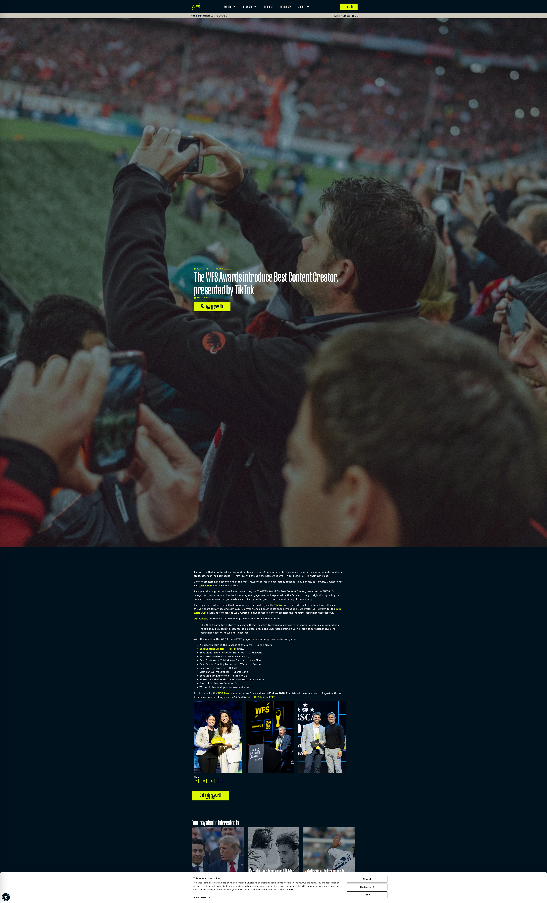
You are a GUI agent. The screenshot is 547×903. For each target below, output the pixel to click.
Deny (367, 894)
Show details (199, 897)
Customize (365, 887)
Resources (285, 6)
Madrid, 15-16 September (215, 15)
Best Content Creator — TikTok (217, 648)
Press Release (223, 268)
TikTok (278, 605)
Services (247, 6)
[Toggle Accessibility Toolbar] (6, 897)
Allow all (367, 879)
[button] (196, 781)
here (291, 889)
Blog (199, 268)
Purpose (268, 6)
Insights (208, 268)
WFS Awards (206, 585)
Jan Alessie (200, 618)
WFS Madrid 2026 (264, 697)
